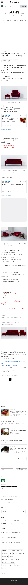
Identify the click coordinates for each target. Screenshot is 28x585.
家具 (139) (4, 550)
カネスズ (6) (13, 568)
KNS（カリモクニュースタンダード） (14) (10, 559)
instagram (8, 365)
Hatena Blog (12, 582)
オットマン (10, 72)
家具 (10, 60)
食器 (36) (15, 553)
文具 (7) (12, 562)
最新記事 (3, 528)
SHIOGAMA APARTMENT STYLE (9, 496)
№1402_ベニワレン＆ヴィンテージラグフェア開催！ (13, 523)
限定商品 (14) (5, 556)
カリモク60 (4, 60)
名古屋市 (3, 354)
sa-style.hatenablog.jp (6, 129)
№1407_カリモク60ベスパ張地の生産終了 (11, 520)
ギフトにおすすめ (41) (6, 553)
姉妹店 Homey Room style (7, 499)
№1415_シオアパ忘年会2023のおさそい (10, 532)
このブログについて (5, 488)
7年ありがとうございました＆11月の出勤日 (11, 542)
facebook (14, 365)
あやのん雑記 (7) (5, 568)
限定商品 (15, 60)
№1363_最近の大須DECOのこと (8, 421)
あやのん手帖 (8, 6)
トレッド (3, 69)
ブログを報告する (19, 582)
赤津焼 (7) (17, 565)
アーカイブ (3, 573)
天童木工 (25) (21, 553)
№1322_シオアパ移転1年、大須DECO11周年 (11, 440)
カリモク (3, 107)
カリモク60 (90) (12, 550)
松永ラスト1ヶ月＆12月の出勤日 (8, 537)
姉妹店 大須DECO (5, 502)
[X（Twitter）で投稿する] (10, 379)
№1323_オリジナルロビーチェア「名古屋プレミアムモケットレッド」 (13, 56)
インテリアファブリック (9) (7, 565)
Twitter (3, 365)
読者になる (23, 6)
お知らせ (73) (19, 550)
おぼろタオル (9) (5, 562)
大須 (2, 106)
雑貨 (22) (11, 556)
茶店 (5, 259)
